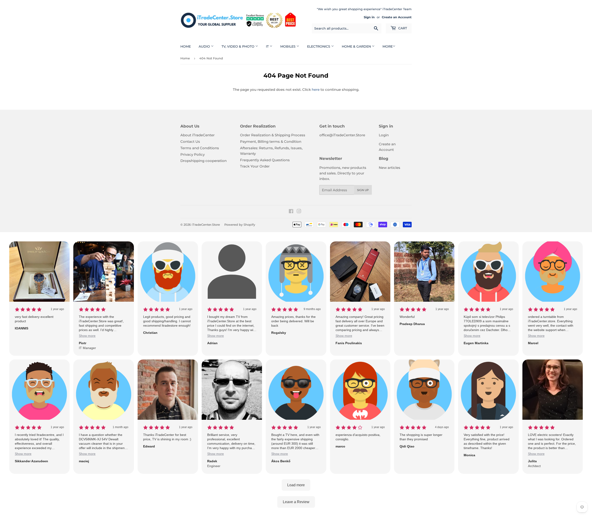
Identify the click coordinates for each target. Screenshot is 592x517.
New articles (389, 167)
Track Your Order (255, 166)
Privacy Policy (192, 154)
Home (185, 46)
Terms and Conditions (199, 148)
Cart (402, 28)
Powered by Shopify (239, 224)
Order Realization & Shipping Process (272, 135)
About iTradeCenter (197, 135)
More (387, 46)
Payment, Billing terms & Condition (270, 141)
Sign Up (363, 190)
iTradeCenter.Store (206, 224)
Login (384, 135)
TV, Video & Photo (238, 46)
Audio (205, 46)
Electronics (319, 46)
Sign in (369, 17)
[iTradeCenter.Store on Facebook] (291, 212)
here (316, 89)
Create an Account (397, 17)
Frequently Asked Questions (265, 160)
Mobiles (288, 46)
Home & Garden (357, 46)
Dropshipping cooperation (203, 160)
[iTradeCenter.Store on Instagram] (299, 212)
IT (268, 46)
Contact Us (190, 141)
